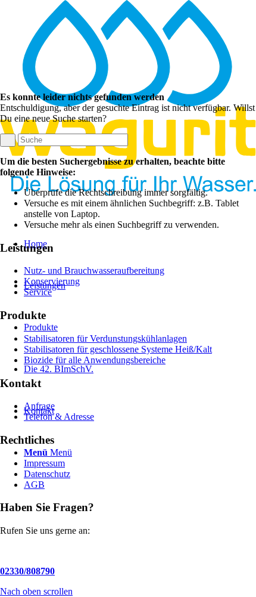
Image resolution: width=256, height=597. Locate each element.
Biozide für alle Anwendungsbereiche (95, 360)
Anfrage (39, 406)
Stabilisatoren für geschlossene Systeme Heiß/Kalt (118, 349)
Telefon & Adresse (59, 417)
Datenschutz (47, 474)
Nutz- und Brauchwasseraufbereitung (94, 270)
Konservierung (52, 281)
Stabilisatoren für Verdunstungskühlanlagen (105, 338)
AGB (34, 485)
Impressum (44, 463)
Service (38, 292)
